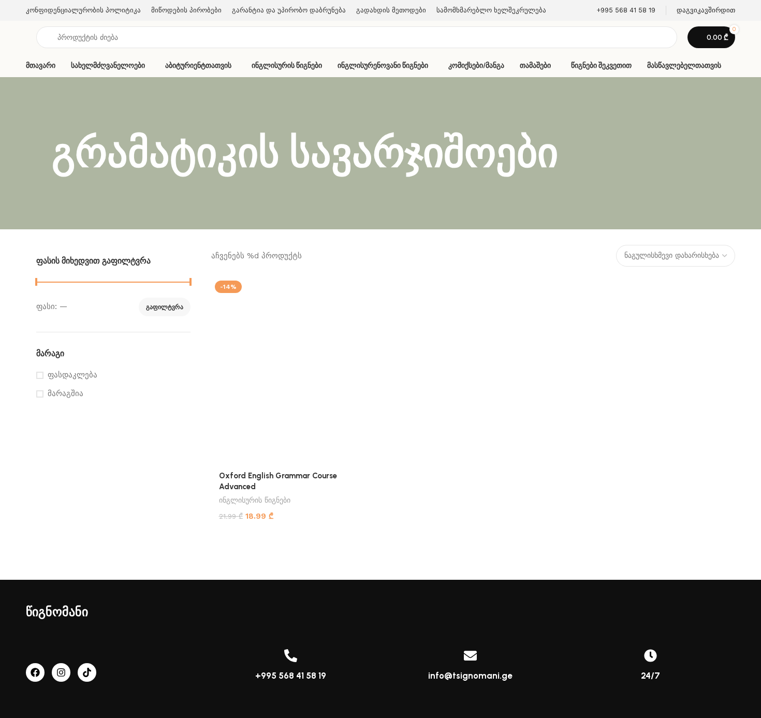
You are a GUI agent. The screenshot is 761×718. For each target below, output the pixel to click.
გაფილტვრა (164, 307)
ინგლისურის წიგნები (254, 500)
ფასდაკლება (72, 374)
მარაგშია (65, 393)
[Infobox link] (619, 10)
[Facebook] (35, 672)
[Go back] (39, 153)
